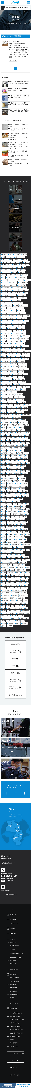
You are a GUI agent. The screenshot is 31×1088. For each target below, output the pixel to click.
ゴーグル (4, 318)
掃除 (27, 504)
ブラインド (15, 366)
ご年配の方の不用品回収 (16, 1026)
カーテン (15, 290)
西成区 (4, 580)
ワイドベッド (19, 404)
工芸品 (10, 486)
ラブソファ (5, 392)
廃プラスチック (13, 491)
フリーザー (14, 364)
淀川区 (16, 534)
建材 (22, 493)
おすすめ (4, 267)
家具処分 (10, 473)
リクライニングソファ (8, 394)
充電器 (13, 440)
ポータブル (22, 381)
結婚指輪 (12, 567)
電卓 (28, 613)
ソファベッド (15, 333)
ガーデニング (21, 295)
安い (22, 468)
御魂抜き (26, 496)
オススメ (4, 285)
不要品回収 (14, 422)
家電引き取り (13, 478)
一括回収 (24, 407)
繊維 (12, 570)
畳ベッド (20, 547)
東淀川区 (22, 519)
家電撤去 (16, 481)
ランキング (14, 392)
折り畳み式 (16, 501)
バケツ (19, 353)
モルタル (11, 389)
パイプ (4, 356)
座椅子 (4, 491)
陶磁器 (4, 610)
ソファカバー (5, 333)
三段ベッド (17, 409)
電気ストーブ (19, 615)
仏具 (28, 432)
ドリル (12, 346)
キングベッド (5, 300)
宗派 (29, 470)
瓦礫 (3, 542)
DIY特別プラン (13, 1008)
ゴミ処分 (4, 315)
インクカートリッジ (21, 277)
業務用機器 (11, 524)
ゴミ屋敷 (27, 315)
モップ (4, 389)
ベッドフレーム (6, 374)
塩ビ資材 (17, 463)
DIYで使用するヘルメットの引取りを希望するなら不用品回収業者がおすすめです (18, 104)
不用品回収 (16, 414)
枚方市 (4, 521)
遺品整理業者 (24, 595)
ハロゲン (4, 351)
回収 (3, 458)
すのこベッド (5, 272)
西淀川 (10, 580)
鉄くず (18, 605)
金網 (3, 605)
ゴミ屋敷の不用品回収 (15, 1036)
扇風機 (4, 498)
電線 (22, 618)
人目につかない (20, 432)
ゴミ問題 (12, 315)
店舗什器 (22, 488)
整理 (29, 509)
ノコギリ (4, 348)
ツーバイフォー (25, 338)
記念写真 (24, 580)
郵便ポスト (5, 600)
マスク (16, 384)
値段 (3, 440)
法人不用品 (5, 531)
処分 (29, 442)
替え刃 (22, 514)
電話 (27, 618)
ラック (24, 389)
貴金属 (22, 582)
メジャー (27, 386)
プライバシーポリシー (16, 1075)
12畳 (10, 254)
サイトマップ (15, 1060)
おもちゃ (12, 267)
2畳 (16, 257)
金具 (26, 600)
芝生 (17, 572)
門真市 (9, 608)
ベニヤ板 (15, 374)
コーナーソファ (16, 313)
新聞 (15, 511)
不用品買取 (16, 420)
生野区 (23, 542)
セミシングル (12, 328)
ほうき (4, 275)
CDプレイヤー (13, 262)
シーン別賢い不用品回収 (16, 1013)
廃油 (3, 493)
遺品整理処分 (5, 595)
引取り (19, 496)
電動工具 (4, 613)
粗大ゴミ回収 (23, 562)
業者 (18, 524)
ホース (16, 379)
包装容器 (11, 450)
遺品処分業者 (15, 590)
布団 (20, 486)
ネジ (18, 346)
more (11, 731)
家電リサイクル (12, 476)
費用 (11, 585)
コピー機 (11, 308)
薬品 (14, 575)
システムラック (17, 320)
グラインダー (24, 305)
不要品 (23, 420)
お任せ (19, 267)
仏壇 (3, 435)
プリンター (5, 371)
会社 (14, 435)
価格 (26, 437)
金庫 (16, 603)
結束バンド (20, 567)
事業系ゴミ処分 (13, 987)
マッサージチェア (25, 384)
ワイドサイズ (21, 402)
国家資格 (4, 460)
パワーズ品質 (13, 914)
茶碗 (3, 575)
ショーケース (15, 323)
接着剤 (10, 509)
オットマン (13, 285)
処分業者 (12, 445)
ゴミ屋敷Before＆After (15, 957)
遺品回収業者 (15, 593)
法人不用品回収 (13, 60)
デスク (18, 341)
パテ (17, 356)
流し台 (4, 534)
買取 (27, 582)
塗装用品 (10, 463)
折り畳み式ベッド (7, 504)
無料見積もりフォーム (16, 1067)
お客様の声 (12, 928)
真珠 (29, 549)
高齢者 (4, 626)
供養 (16, 437)
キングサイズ (23, 297)
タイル (4, 336)
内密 (3, 442)
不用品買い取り (6, 420)
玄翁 (21, 539)
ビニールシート (15, 359)
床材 (3, 488)
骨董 (23, 621)
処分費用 (19, 445)
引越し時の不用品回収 (15, 1016)
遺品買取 (12, 598)
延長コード (10, 493)
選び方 (4, 587)
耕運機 (18, 570)
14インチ (16, 254)
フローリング (5, 366)
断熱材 (9, 511)
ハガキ (11, 348)
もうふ (10, 275)
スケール (15, 325)
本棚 (14, 516)
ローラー (13, 402)
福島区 (23, 554)
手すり (10, 498)
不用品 (4, 412)
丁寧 (10, 409)
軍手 (26, 585)
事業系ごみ (13, 430)
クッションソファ (18, 303)
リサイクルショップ (7, 397)
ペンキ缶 (14, 376)
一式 (18, 407)
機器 (3, 526)
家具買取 (24, 473)
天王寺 (10, 468)
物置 (16, 539)
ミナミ (20, 386)
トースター (5, 343)
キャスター (5, 297)
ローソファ (5, 402)
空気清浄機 (18, 557)
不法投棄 (24, 409)
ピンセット (5, 361)
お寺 (25, 267)
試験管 (9, 582)
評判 (3, 582)
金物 (26, 603)
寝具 (23, 481)
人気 (12, 432)
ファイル (13, 361)
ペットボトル (5, 376)
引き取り (12, 496)
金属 (3, 603)
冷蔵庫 (23, 442)
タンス (18, 336)
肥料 (24, 570)
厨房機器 (4, 453)
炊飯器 (28, 534)
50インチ (24, 259)
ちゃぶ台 (14, 272)
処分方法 (4, 445)
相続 (23, 549)
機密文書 (10, 526)
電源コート (15, 618)
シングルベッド (6, 325)
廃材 (21, 491)
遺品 (10, 587)
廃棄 (26, 491)
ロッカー (11, 399)
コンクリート (19, 308)
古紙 (3, 455)
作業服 (4, 437)
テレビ (4, 341)
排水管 (24, 506)
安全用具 (4, 470)
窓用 (11, 560)
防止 (15, 608)
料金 (3, 511)
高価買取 (11, 623)
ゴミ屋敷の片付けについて (16, 953)
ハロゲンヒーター (14, 351)
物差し (10, 539)
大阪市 (24, 465)
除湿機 (20, 608)
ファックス (21, 361)
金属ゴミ (10, 603)
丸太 (16, 427)
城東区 (20, 460)
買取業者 (4, 585)
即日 (22, 450)
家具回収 (17, 473)
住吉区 (27, 435)
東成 (3, 519)
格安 (10, 521)
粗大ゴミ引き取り (7, 565)
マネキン (13, 386)
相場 (18, 549)
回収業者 (17, 458)
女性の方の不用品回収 (15, 1023)
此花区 (16, 526)
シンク (23, 323)
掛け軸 (4, 509)
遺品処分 (24, 587)
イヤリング (10, 277)
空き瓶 (4, 557)
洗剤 (21, 531)
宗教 (23, 470)
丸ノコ (10, 427)
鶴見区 (10, 626)
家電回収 (4, 478)
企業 (9, 435)
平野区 (26, 486)
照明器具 (16, 537)
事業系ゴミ (21, 430)
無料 (10, 537)
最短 (27, 514)
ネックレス (25, 346)
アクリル (17, 275)
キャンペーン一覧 (14, 1003)
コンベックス (5, 310)
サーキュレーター (22, 318)
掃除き (4, 506)
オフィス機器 (5, 287)
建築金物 (4, 496)
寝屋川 (4, 483)
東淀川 (15, 519)
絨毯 (3, 570)
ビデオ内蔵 (5, 359)
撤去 (23, 509)
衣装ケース (27, 575)
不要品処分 (5, 422)
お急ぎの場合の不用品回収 (16, 1033)
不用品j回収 (12, 412)
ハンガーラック (26, 351)
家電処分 (20, 476)
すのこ (24, 269)
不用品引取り (16, 417)
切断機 (16, 448)
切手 (11, 448)
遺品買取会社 (20, 598)
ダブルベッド (25, 336)
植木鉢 (26, 521)
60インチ (4, 262)
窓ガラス (4, 560)
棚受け (19, 521)
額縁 (3, 621)
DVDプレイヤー (6, 264)
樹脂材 (24, 524)
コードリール (5, 313)
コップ (4, 308)
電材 (12, 615)
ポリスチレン (13, 381)
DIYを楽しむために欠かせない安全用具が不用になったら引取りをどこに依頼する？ (18, 111)
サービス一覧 (13, 974)
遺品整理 (24, 593)
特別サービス (13, 963)
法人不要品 (14, 531)
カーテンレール (25, 290)
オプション (12, 949)
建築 (27, 493)
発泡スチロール (6, 549)
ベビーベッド (24, 374)
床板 (9, 488)
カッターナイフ (6, 290)
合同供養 (15, 455)
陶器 (26, 608)
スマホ (4, 328)
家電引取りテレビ (7, 481)
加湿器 (4, 450)
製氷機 (9, 577)
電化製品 (12, 613)
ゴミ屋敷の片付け (14, 994)
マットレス (5, 386)
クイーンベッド (6, 303)
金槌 (21, 603)
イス (3, 277)
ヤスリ (18, 389)
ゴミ (24, 313)
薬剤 (9, 575)
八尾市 (19, 440)
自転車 (4, 572)
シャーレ (26, 320)
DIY (21, 262)
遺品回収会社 (5, 593)
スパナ (22, 325)
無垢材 (4, 537)
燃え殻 (23, 537)
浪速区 (10, 534)
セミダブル (21, 328)
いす (21, 264)
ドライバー (5, 346)
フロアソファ (23, 364)
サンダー (12, 318)
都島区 (12, 600)
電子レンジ (5, 615)
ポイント (4, 381)
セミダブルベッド (7, 330)
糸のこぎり (17, 565)
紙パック (4, 567)
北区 (17, 450)
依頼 (21, 437)
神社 (17, 554)
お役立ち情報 (13, 933)
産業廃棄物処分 (15, 544)
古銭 (9, 455)
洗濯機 (26, 531)
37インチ (4, 259)
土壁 (15, 460)
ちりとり (22, 272)
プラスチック (5, 369)
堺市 (26, 460)
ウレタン (27, 280)
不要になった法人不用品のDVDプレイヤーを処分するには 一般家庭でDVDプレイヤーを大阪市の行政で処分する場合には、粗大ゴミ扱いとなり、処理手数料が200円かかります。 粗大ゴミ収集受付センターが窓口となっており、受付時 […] (19, 53)
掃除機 (10, 506)
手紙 (16, 498)
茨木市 (28, 572)
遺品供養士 (17, 587)
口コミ (26, 453)
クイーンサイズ (16, 300)
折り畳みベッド (6, 501)
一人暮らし (11, 407)
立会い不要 (18, 560)
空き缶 (10, 557)
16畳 (3, 257)
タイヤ (23, 333)
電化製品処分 (20, 613)
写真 (9, 442)
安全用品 (12, 470)
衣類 (3, 577)
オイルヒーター (24, 282)
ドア (12, 343)
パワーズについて (14, 924)
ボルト (22, 379)
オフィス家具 (21, 285)
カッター (24, 287)
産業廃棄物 (5, 544)
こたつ (12, 269)
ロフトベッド (19, 399)
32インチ (22, 257)
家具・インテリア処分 (15, 977)
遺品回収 (24, 590)
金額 (9, 605)
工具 (17, 483)
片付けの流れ (13, 960)
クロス (16, 305)
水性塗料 (4, 529)
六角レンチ (27, 440)
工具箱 (4, 486)
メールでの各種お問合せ (10, 894)
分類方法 (4, 448)
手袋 (21, 498)
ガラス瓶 (13, 295)
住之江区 (20, 435)
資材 (16, 585)
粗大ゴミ (4, 562)
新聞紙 (20, 511)
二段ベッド (5, 432)
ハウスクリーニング (14, 1046)
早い (9, 514)
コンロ (14, 310)
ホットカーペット (7, 379)
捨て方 (21, 504)
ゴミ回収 (19, 315)
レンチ (4, 399)
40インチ (17, 259)
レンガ (22, 397)
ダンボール (5, 338)
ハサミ (23, 348)
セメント (16, 330)
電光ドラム (17, 610)
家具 (3, 473)
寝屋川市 (11, 483)
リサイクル (20, 394)
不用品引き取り (6, 417)
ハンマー (12, 353)
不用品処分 (20, 412)
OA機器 (15, 264)
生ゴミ (9, 542)
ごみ (18, 269)
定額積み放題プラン (14, 945)
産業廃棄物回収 (26, 544)
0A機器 (4, 254)
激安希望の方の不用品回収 (16, 1029)
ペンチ (21, 376)
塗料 (3, 463)
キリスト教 (14, 297)
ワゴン (4, 407)
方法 (26, 511)
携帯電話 (17, 509)
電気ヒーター (5, 618)
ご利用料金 (12, 939)
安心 (18, 470)
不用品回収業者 (26, 414)
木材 (3, 516)
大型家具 (12, 465)
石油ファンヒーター (17, 552)
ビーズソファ (25, 359)
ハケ (17, 348)
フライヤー (5, 364)
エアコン (4, 282)
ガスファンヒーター (16, 292)
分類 (26, 445)
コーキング (21, 310)
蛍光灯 (19, 575)
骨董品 (4, 623)
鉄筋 (24, 605)
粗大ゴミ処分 (13, 562)
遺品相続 (4, 598)
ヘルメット (14, 371)
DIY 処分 (27, 262)
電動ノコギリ (25, 610)
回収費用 (24, 458)
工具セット (24, 483)
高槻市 (18, 623)
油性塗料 (24, 529)
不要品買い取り (16, 425)
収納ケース (13, 453)
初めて (23, 448)
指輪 (15, 504)
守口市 (16, 468)
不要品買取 (26, 425)
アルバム (24, 275)
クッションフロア (7, 305)
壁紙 (29, 463)
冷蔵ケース (15, 442)
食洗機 (18, 621)
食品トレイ (10, 621)
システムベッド (6, 320)
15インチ (24, 254)
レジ (17, 397)
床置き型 (15, 488)
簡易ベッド (26, 560)
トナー (24, 341)
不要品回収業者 (24, 422)
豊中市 (15, 582)
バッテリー (26, 353)
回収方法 (10, 458)
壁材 (23, 463)
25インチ (10, 257)
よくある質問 (13, 919)
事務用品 (4, 430)
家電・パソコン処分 (14, 981)
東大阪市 (24, 516)
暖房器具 (15, 514)
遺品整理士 (15, 595)
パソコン (11, 356)
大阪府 (4, 468)
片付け (4, 539)
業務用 (4, 524)
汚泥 (18, 529)
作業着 (10, 437)
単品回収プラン (13, 942)
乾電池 (22, 427)
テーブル (11, 341)
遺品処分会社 (5, 590)
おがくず (27, 264)
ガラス (26, 292)
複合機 (23, 577)
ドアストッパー (20, 343)
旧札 (3, 514)
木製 (9, 516)
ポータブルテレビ (7, 384)
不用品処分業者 (6, 414)
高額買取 (24, 623)
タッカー (11, 336)
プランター (26, 369)
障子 (10, 610)
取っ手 (20, 453)
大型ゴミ (4, 465)
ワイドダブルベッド (7, 404)
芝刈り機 (11, 572)
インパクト (5, 280)
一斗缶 (4, 409)
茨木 (22, 572)
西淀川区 (17, 580)
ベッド (21, 371)
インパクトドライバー (17, 280)
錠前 (3, 608)
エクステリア (13, 282)
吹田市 (22, 455)
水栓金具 (12, 529)
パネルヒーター (25, 356)
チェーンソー (14, 338)
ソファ (23, 330)
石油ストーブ (5, 552)
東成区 (9, 519)
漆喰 (22, 534)
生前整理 (16, 542)
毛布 (22, 526)
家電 (3, 476)
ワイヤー (27, 404)
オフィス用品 (15, 287)
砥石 (12, 554)
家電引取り (22, 478)
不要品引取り (5, 425)
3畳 (11, 259)
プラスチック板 (16, 369)
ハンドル (4, 353)
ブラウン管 (24, 366)
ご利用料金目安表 (14, 969)
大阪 (18, 465)
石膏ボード (5, 554)
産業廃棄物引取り (7, 547)
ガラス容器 (5, 295)
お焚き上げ (5, 269)
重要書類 (19, 600)
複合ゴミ (16, 577)
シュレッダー (5, 323)
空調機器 (26, 557)
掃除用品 (17, 506)
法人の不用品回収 (14, 1043)
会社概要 (15, 1053)
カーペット (5, 292)
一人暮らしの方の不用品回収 (17, 1019)
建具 (17, 493)
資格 (21, 585)
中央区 (4, 427)
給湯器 (27, 567)
